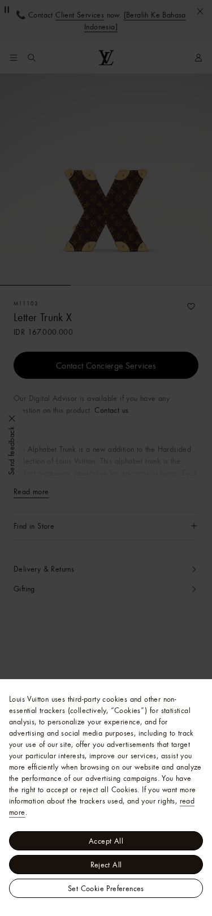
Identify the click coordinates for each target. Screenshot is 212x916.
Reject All (106, 864)
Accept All (106, 841)
